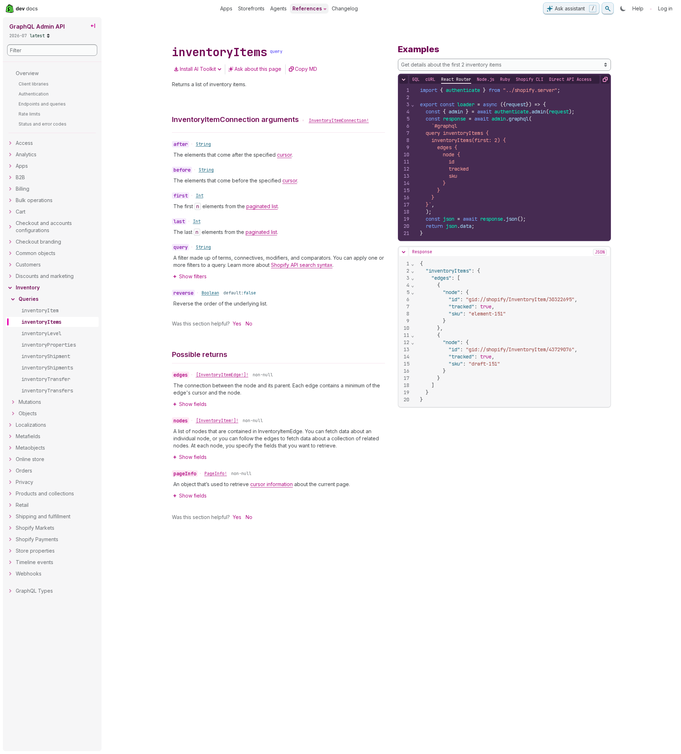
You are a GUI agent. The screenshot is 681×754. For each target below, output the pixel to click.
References (307, 8)
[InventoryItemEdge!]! (222, 375)
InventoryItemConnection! (339, 120)
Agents (278, 8)
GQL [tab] (416, 79)
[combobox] (504, 65)
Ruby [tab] (505, 79)
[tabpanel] (504, 162)
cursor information (271, 484)
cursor (284, 155)
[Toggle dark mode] (623, 8)
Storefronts (251, 8)
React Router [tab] (456, 79)
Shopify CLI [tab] (529, 79)
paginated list (262, 206)
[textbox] (513, 161)
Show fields (193, 404)
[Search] (608, 9)
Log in (665, 8)
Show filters (193, 276)
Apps (226, 8)
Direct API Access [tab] (570, 79)
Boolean (210, 293)
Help (637, 8)
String (203, 144)
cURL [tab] (430, 79)
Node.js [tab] (485, 79)
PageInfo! (215, 473)
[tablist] (501, 79)
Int (199, 196)
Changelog (345, 8)
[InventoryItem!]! (217, 420)
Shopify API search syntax (301, 265)
